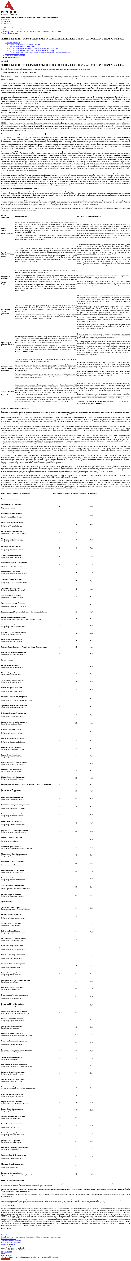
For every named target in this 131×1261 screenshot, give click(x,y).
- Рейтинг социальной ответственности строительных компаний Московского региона (39, 52)
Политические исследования (15, 54)
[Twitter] (4, 1234)
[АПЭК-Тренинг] (5, 1257)
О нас (3, 31)
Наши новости (31, 31)
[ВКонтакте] (2, 1234)
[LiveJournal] (7, 1234)
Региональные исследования (15, 56)
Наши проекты (20, 31)
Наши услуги (10, 31)
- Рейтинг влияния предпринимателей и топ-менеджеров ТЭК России (33, 48)
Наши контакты (55, 31)
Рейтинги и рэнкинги (12, 43)
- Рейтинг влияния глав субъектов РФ (22, 46)
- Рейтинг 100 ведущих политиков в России (24, 44)
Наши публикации (43, 31)
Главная (3, 33)
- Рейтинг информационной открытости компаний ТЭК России (31, 50)
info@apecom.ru (6, 1252)
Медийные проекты (12, 57)
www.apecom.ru (6, 1255)
